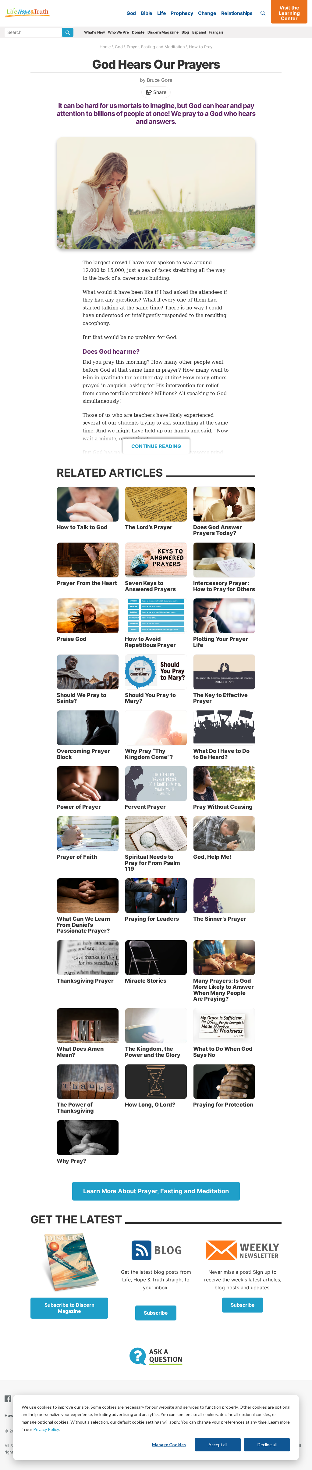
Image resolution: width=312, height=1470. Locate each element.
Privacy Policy (46, 1429)
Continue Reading (156, 446)
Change (207, 13)
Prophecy (182, 13)
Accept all (217, 1444)
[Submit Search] (67, 32)
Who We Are (118, 32)
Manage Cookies (169, 1444)
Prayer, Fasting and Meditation (156, 46)
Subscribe (156, 1313)
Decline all (267, 1444)
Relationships (237, 13)
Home (105, 46)
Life (161, 13)
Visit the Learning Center (289, 13)
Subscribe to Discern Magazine (69, 1308)
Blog (185, 32)
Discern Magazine (163, 32)
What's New (94, 32)
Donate (138, 32)
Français (216, 32)
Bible (146, 13)
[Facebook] (9, 1399)
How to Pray (200, 46)
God (131, 13)
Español (199, 32)
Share (159, 92)
